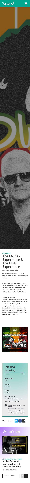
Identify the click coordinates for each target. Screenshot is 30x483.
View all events (10, 476)
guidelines (13, 413)
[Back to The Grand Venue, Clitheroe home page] (8, 4)
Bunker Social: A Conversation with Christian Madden (11, 464)
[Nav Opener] (26, 3)
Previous (22, 476)
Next (26, 476)
